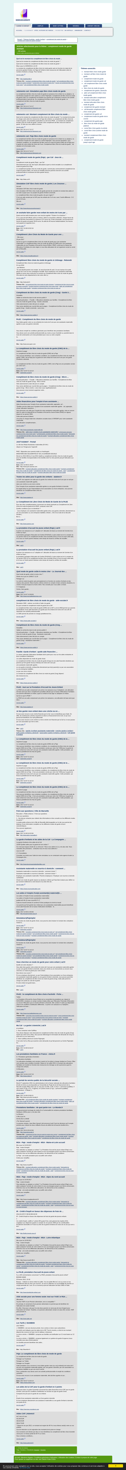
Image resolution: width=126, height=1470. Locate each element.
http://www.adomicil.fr (26, 1443)
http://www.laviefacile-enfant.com (30, 1292)
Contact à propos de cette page (86, 1457)
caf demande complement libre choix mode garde (52, 434)
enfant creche (94, 26)
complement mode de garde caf (95, 81)
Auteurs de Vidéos (46, 30)
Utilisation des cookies (66, 1457)
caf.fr (21, 230)
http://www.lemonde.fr (27, 1132)
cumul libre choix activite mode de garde (95, 132)
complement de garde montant (94, 107)
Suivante (36, 1450)
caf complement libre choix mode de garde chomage (40, 284)
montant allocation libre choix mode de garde (52, 472)
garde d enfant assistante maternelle (40, 731)
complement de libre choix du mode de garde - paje (50, 470)
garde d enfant (23, 26)
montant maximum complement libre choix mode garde (43, 286)
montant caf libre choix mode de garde (94, 75)
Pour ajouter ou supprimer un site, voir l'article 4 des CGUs (35, 1459)
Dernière (43, 1450)
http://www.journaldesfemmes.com (31, 596)
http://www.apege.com (27, 524)
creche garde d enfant (64, 731)
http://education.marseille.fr (28, 835)
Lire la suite (20, 75)
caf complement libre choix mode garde (36, 85)
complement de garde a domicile (95, 90)
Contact (87, 30)
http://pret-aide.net (26, 1318)
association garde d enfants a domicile (53, 733)
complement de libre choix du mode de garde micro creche (41, 1134)
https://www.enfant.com (27, 1382)
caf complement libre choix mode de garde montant (42, 1099)
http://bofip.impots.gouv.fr (28, 1233)
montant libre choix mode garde (95, 72)
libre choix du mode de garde (94, 88)
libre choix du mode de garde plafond (93, 125)
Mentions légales (27, 1457)
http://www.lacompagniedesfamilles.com (32, 864)
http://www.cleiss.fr (26, 1076)
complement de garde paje (93, 121)
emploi (40, 26)
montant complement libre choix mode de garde (41, 81)
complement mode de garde (93, 79)
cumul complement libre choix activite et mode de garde (47, 1017)
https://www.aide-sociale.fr (28, 620)
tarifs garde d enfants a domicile (27, 733)
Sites (36, 30)
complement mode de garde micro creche (95, 118)
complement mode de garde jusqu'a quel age (93, 141)
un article (69, 30)
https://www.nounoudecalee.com (30, 889)
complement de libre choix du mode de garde (54, 1103)
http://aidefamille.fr (26, 79)
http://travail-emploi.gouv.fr (28, 913)
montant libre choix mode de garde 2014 (43, 83)
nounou (76, 26)
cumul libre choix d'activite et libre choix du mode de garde (41, 1015)
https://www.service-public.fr (29, 315)
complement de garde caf (93, 114)
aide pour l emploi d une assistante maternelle (42, 432)
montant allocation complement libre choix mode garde (43, 469)
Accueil (19, 30)
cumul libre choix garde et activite (95, 128)
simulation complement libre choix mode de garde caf (46, 288)
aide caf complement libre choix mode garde (94, 94)
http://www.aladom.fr (26, 497)
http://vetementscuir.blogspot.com (30, 108)
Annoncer (78, 30)
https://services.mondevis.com (29, 1409)
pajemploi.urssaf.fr (26, 372)
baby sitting (58, 26)
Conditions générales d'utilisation (45, 1457)
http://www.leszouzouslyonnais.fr (30, 208)
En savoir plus (25, 1468)
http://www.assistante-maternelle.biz (31, 429)
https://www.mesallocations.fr (29, 256)
